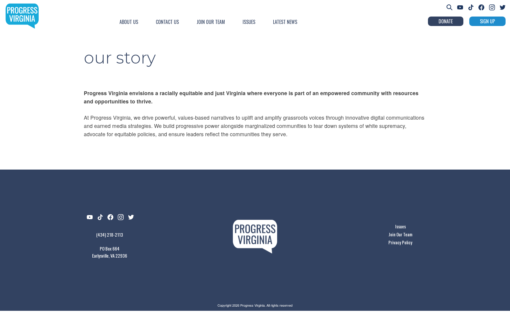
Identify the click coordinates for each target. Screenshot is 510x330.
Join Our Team (211, 21)
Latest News (285, 21)
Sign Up (487, 21)
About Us (129, 21)
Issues (249, 21)
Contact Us (167, 21)
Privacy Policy (400, 242)
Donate (446, 21)
